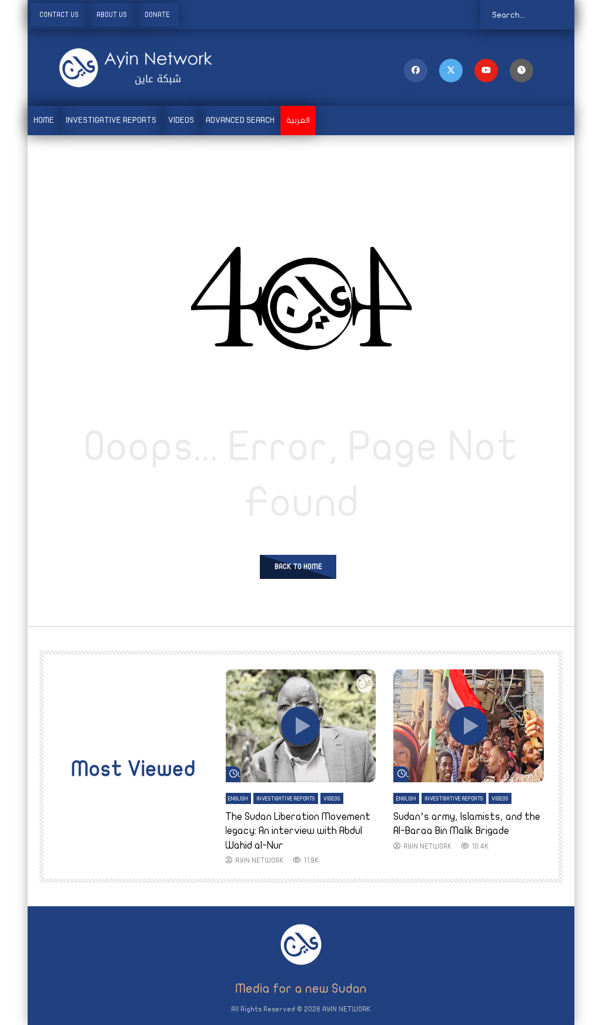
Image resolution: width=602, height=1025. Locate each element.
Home (44, 120)
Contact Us (59, 14)
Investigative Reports (111, 120)
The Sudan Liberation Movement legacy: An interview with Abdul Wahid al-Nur (297, 831)
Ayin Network (259, 860)
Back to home (298, 566)
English (238, 799)
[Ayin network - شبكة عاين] (119, 67)
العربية (298, 120)
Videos (181, 120)
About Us (111, 14)
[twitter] (451, 70)
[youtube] (486, 70)
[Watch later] (521, 70)
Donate (157, 14)
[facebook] (415, 70)
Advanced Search (240, 120)
